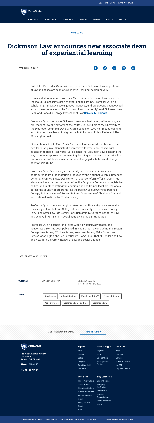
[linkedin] (114, 68)
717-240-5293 (95, 284)
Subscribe (92, 331)
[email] (124, 68)
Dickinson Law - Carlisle (75, 303)
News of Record (112, 296)
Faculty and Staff (90, 296)
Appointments (52, 303)
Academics (77, 33)
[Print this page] (133, 68)
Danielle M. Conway (95, 113)
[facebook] (96, 68)
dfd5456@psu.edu (86, 281)
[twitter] (105, 68)
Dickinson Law (100, 303)
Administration (68, 296)
